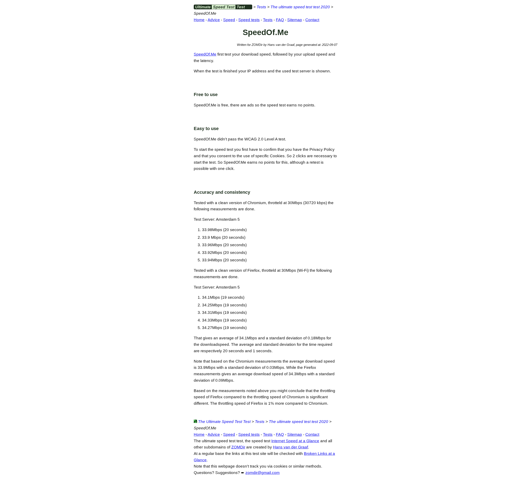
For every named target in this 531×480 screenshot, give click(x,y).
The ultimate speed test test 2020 (300, 7)
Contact (312, 20)
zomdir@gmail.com (262, 472)
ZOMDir (238, 447)
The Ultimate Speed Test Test (224, 421)
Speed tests (249, 20)
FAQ (280, 20)
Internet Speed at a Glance (295, 441)
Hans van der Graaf (290, 447)
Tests (261, 7)
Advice (214, 20)
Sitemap (294, 20)
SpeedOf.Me (205, 54)
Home (199, 20)
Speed (229, 20)
